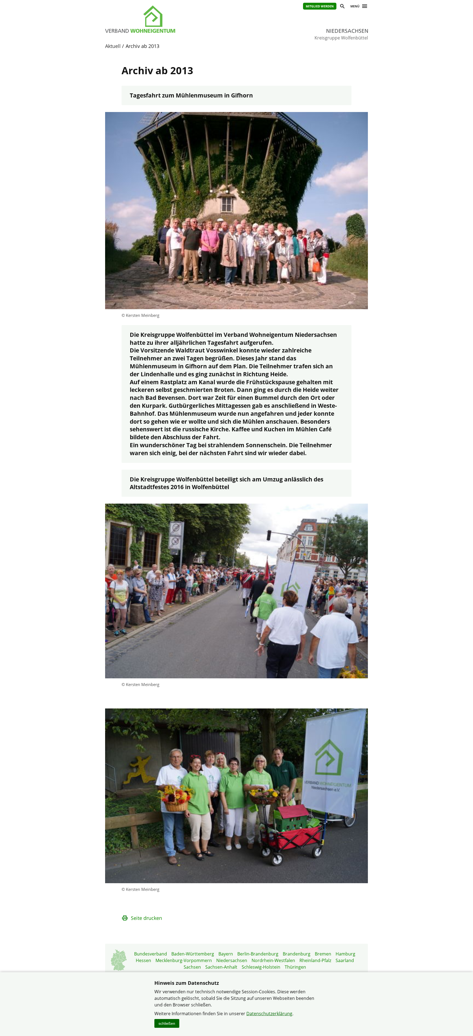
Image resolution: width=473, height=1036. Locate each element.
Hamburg (345, 954)
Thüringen (295, 967)
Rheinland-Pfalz (315, 960)
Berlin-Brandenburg (257, 954)
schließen (166, 1023)
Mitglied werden (320, 6)
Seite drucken (146, 918)
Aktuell (113, 46)
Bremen (323, 954)
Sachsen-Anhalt (221, 967)
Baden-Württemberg (192, 954)
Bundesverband (150, 954)
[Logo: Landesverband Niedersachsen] (165, 19)
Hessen (143, 960)
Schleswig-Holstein (261, 967)
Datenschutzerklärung (269, 1014)
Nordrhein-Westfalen (273, 960)
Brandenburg (296, 954)
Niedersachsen (231, 960)
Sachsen (192, 967)
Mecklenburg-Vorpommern (183, 960)
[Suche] (342, 7)
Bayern (225, 954)
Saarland (345, 960)
